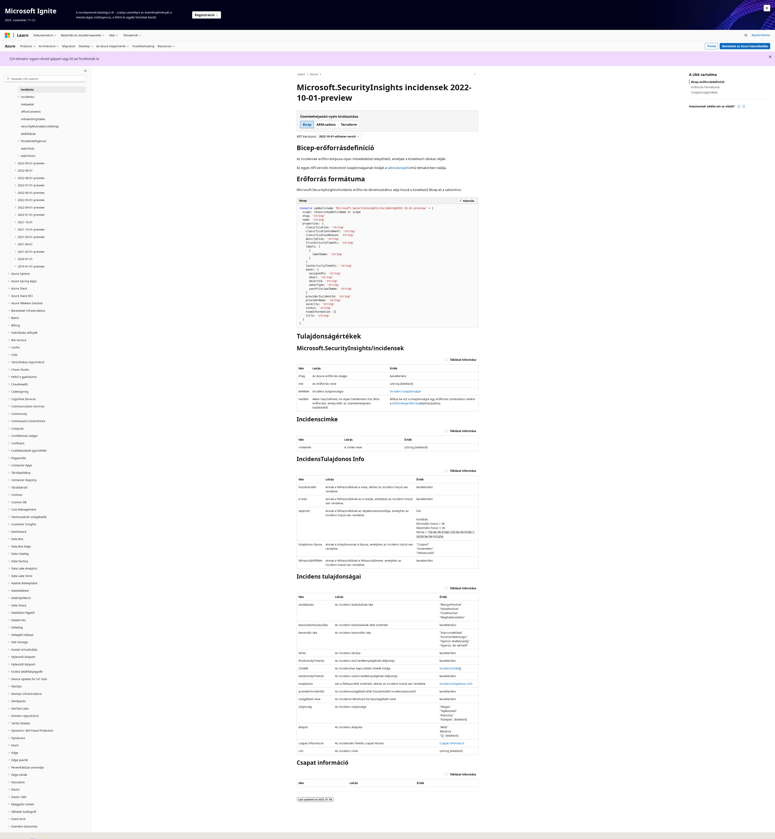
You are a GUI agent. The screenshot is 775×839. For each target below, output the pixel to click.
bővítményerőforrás (405, 403)
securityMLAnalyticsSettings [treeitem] (40, 126)
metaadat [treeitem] (27, 104)
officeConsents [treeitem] (31, 111)
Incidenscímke (449, 668)
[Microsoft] (7, 35)
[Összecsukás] (85, 71)
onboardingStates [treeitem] (33, 119)
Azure (314, 74)
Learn (301, 74)
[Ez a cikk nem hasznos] (743, 106)
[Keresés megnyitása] (746, 35)
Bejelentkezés (761, 35)
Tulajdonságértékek (704, 92)
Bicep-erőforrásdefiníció (708, 82)
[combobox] (45, 79)
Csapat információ (452, 743)
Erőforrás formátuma (705, 87)
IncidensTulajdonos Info (456, 684)
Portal (711, 46)
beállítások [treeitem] (28, 134)
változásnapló (398, 168)
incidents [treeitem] (27, 89)
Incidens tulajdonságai (405, 391)
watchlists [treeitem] (28, 148)
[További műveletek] (474, 74)
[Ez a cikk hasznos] (738, 106)
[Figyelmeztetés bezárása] (767, 8)
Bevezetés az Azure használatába (745, 46)
